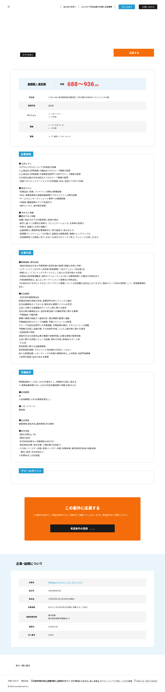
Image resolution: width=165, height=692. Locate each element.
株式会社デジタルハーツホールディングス (65, 582)
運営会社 (24, 680)
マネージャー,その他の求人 (37, 41)
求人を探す (127, 6)
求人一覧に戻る (23, 665)
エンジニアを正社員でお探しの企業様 (96, 6)
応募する (134, 53)
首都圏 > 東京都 (37, 84)
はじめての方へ (69, 6)
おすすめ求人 (27, 54)
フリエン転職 (16, 41)
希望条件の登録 (79, 528)
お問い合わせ (148, 6)
